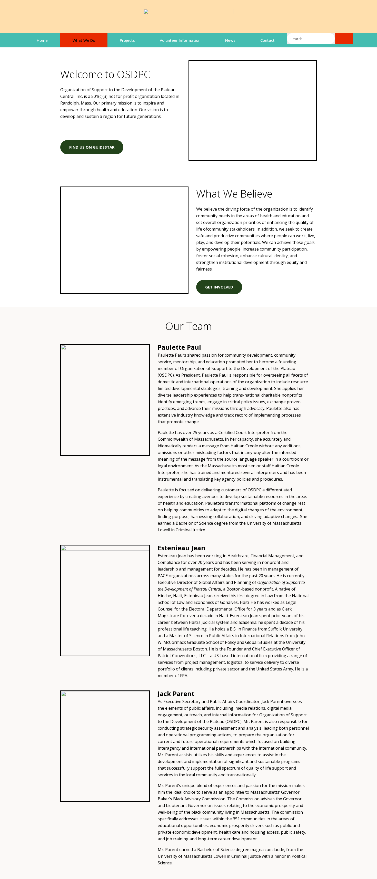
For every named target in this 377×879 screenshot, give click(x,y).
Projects (127, 40)
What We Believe (234, 193)
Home (42, 40)
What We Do (84, 40)
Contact (267, 40)
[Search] (344, 38)
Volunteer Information (180, 40)
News (230, 40)
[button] (91, 147)
